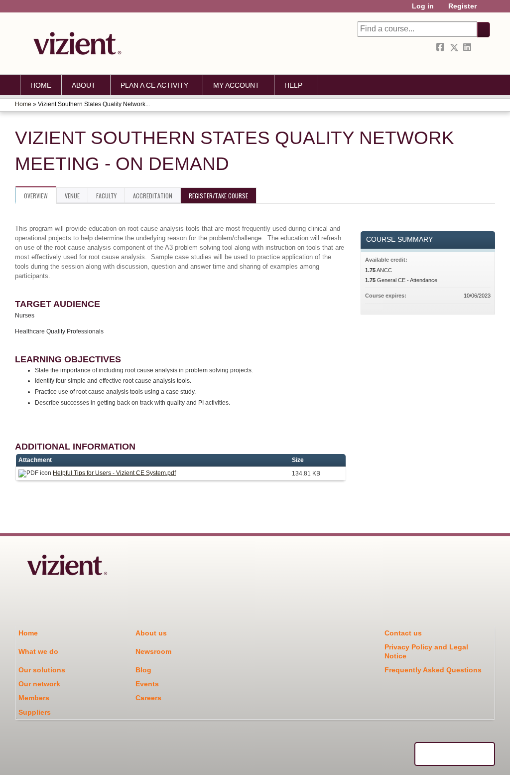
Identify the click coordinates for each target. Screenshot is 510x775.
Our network (39, 684)
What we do (38, 651)
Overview (36, 195)
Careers (148, 698)
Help (293, 85)
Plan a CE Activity (154, 85)
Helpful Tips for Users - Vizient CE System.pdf (114, 472)
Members (33, 698)
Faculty (106, 195)
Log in (423, 6)
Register (462, 6)
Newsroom (153, 651)
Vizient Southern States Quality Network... (94, 104)
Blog (143, 670)
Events (147, 684)
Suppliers (34, 712)
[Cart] (487, 9)
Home (40, 85)
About (84, 85)
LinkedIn (468, 47)
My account (236, 85)
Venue (72, 195)
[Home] (74, 43)
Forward (482, 47)
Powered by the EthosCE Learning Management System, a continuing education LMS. (454, 754)
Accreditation (152, 195)
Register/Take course (218, 195)
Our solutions (41, 670)
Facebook (441, 47)
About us (151, 633)
